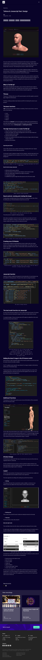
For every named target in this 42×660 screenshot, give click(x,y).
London (6, 635)
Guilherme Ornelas (27, 69)
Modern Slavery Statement (20, 654)
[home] (3, 2)
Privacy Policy (4, 654)
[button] (39, 2)
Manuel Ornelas (22, 71)
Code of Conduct (19, 655)
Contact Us (36, 627)
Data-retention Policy (5, 655)
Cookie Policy (4, 652)
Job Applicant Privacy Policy (20, 652)
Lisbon (18, 635)
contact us (20, 573)
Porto (31, 635)
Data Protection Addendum (6, 656)
